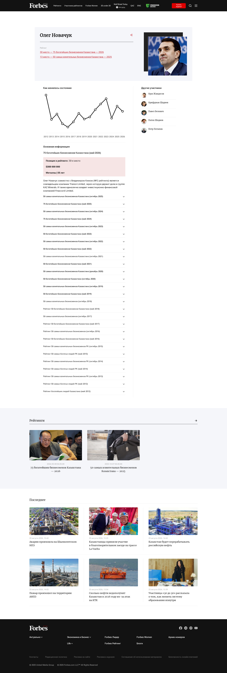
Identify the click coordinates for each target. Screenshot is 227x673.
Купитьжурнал (179, 5)
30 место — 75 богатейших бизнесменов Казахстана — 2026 (72, 52)
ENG (139, 6)
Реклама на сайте (82, 657)
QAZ (132, 6)
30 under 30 (106, 6)
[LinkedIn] (112, 35)
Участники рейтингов (73, 6)
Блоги (140, 643)
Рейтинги (57, 6)
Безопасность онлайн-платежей (183, 657)
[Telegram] (116, 35)
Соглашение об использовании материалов (142, 657)
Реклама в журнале (106, 657)
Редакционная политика (56, 657)
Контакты (33, 657)
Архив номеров (176, 637)
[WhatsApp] (126, 35)
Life (69, 643)
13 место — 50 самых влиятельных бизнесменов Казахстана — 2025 (76, 57)
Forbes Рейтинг (113, 643)
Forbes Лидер (112, 637)
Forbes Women (92, 6)
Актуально (34, 637)
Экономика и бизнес (78, 637)
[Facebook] (121, 35)
